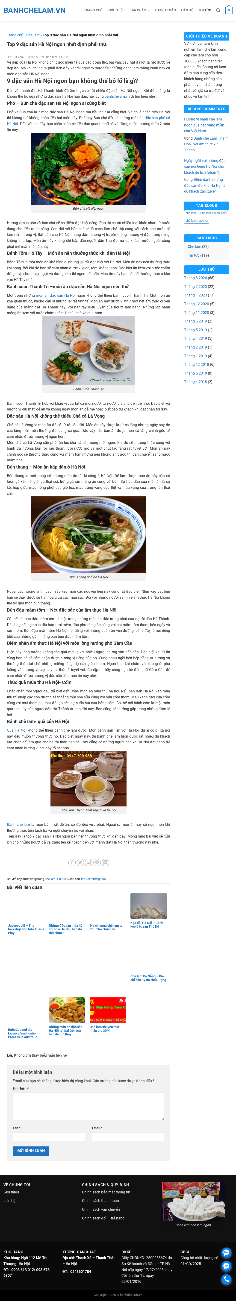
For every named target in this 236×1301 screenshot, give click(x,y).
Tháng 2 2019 (195, 347)
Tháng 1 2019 (195, 356)
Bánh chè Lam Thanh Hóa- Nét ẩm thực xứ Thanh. (206, 144)
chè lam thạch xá (197, 220)
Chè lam (51, 57)
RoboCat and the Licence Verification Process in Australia (23, 1033)
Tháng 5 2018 (195, 373)
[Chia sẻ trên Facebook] (72, 862)
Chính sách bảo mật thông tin (106, 1192)
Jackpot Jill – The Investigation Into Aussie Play (26, 929)
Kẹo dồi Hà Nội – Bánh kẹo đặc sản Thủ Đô (146, 924)
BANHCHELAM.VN (24, 10)
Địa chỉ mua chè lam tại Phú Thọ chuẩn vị (107, 927)
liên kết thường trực (93, 879)
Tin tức (204, 10)
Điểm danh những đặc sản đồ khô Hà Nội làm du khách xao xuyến (206, 185)
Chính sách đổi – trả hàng (103, 1218)
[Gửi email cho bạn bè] (88, 862)
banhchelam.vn (117, 96)
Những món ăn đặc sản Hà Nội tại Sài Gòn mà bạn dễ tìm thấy (66, 1030)
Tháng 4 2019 (195, 338)
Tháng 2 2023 (195, 286)
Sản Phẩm (138, 10)
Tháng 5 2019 (195, 330)
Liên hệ (187, 10)
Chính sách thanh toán (100, 1200)
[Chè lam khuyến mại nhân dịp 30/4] (109, 1010)
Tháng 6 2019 (195, 321)
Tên (16, 1128)
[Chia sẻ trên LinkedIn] (105, 862)
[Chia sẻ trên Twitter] (80, 862)
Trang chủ (93, 10)
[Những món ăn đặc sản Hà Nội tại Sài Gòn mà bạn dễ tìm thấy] (68, 1010)
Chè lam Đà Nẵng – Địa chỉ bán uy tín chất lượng (148, 978)
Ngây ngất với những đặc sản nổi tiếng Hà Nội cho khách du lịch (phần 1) (204, 166)
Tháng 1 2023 (195, 295)
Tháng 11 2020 (196, 313)
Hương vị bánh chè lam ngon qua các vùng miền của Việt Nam (204, 125)
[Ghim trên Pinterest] (97, 862)
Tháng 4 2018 (195, 382)
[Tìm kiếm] (218, 10)
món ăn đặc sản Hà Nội (56, 295)
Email (97, 1128)
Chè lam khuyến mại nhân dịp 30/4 (104, 1028)
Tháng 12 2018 (196, 364)
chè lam (191, 213)
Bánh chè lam (18, 824)
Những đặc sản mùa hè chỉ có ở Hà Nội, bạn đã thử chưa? (66, 929)
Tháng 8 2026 (195, 278)
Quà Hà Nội (16, 730)
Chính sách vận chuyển (101, 1209)
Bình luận (21, 1088)
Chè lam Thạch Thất (213, 213)
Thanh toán (165, 10)
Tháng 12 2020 (196, 304)
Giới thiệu (115, 10)
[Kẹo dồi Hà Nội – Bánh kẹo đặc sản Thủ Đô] (149, 906)
